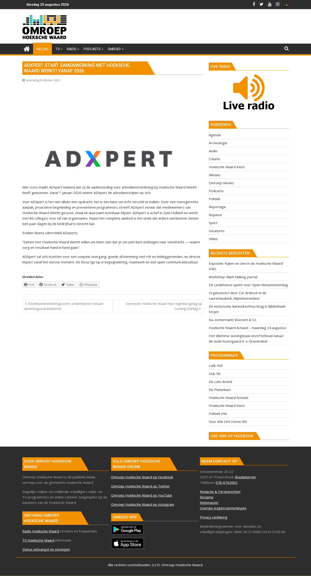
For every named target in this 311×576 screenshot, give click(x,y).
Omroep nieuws (221, 183)
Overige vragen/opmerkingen (223, 508)
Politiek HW (218, 413)
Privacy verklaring (213, 517)
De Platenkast (220, 389)
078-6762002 (226, 482)
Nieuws (214, 175)
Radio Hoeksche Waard (40, 531)
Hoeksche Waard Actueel (228, 397)
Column (214, 159)
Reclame (206, 497)
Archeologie (218, 143)
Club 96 (214, 373)
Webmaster (209, 502)
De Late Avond (220, 381)
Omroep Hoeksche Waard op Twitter (140, 486)
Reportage (217, 206)
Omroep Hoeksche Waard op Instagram (142, 504)
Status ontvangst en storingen (46, 549)
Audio (213, 151)
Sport (213, 222)
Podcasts (216, 191)
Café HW (216, 365)
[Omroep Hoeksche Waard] (27, 48)
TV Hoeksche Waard (38, 540)
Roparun (215, 214)
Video (213, 238)
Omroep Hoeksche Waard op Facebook (142, 477)
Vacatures (216, 230)
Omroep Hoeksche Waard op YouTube (141, 495)
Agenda (215, 135)
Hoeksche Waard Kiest (227, 167)
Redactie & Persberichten (220, 491)
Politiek (214, 198)
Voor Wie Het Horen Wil (228, 421)
